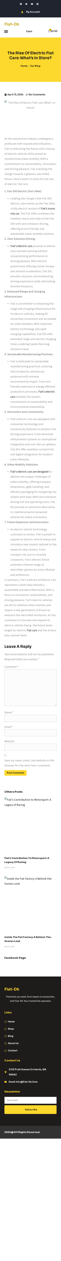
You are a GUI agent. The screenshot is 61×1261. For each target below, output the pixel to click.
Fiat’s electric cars (21, 246)
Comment (11, 667)
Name (8, 712)
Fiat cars (32, 630)
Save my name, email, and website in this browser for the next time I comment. (29, 763)
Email (8, 727)
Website (9, 741)
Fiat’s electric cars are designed (29, 471)
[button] (6, 31)
